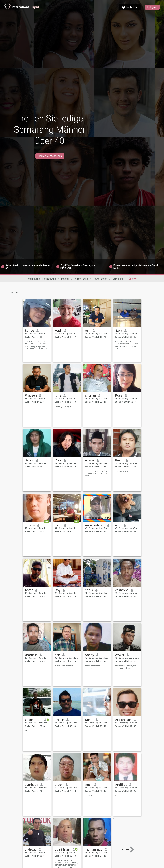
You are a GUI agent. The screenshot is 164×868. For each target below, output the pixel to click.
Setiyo (29, 331)
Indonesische (81, 278)
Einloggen (152, 7)
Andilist (121, 785)
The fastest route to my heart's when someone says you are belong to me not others (126, 344)
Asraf (29, 590)
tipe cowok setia (121, 471)
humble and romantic (64, 666)
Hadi (58, 331)
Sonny (89, 655)
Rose (119, 395)
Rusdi (119, 460)
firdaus (30, 525)
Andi (88, 785)
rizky (118, 331)
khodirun (31, 655)
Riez (58, 460)
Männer (65, 278)
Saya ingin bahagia (63, 406)
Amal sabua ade (95, 525)
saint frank (62, 849)
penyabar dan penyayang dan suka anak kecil (125, 667)
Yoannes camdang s (33, 720)
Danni (89, 720)
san (57, 655)
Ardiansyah (123, 720)
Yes (116, 795)
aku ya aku (89, 795)
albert (59, 785)
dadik (89, 590)
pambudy (31, 785)
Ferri (58, 525)
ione (58, 395)
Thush (59, 720)
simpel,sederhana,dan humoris (94, 667)
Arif (87, 331)
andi (118, 525)
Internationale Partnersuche (42, 278)
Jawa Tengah (100, 278)
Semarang (118, 278)
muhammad (93, 849)
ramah (27, 731)
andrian (90, 395)
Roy (57, 590)
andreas (31, 849)
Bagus (29, 460)
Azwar (89, 460)
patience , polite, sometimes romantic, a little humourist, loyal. (97, 473)
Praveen (31, 395)
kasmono (122, 590)
